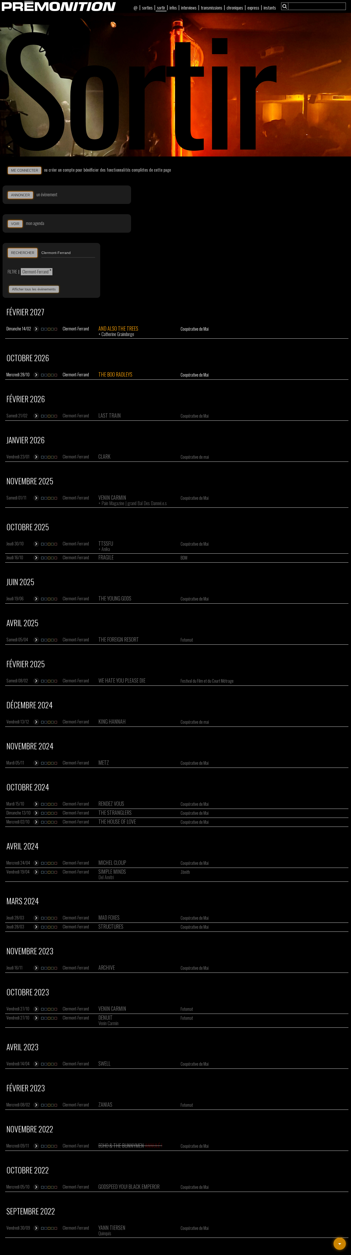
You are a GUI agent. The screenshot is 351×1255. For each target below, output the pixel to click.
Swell (104, 1063)
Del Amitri (106, 877)
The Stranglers (115, 812)
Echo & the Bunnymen (121, 1145)
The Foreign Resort (118, 639)
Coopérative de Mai (195, 329)
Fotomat (187, 640)
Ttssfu (105, 543)
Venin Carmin (112, 497)
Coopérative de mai (195, 457)
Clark (104, 456)
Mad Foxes (108, 917)
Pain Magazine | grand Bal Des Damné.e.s (134, 503)
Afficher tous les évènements (34, 289)
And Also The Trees (118, 328)
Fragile (106, 557)
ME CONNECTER (24, 170)
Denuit (105, 1017)
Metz (103, 762)
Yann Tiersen (111, 1227)
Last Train (109, 415)
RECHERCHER (22, 253)
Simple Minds (112, 871)
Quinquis (104, 1233)
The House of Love (117, 821)
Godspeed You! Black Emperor (129, 1186)
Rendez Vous (111, 803)
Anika (105, 549)
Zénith (185, 872)
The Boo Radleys (115, 374)
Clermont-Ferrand (35, 272)
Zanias (105, 1104)
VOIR (15, 224)
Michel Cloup (112, 862)
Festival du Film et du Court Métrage (207, 681)
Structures (110, 926)
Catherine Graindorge (117, 334)
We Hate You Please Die (121, 680)
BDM (184, 558)
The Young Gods (114, 598)
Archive (106, 967)
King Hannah (112, 721)
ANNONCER (20, 195)
